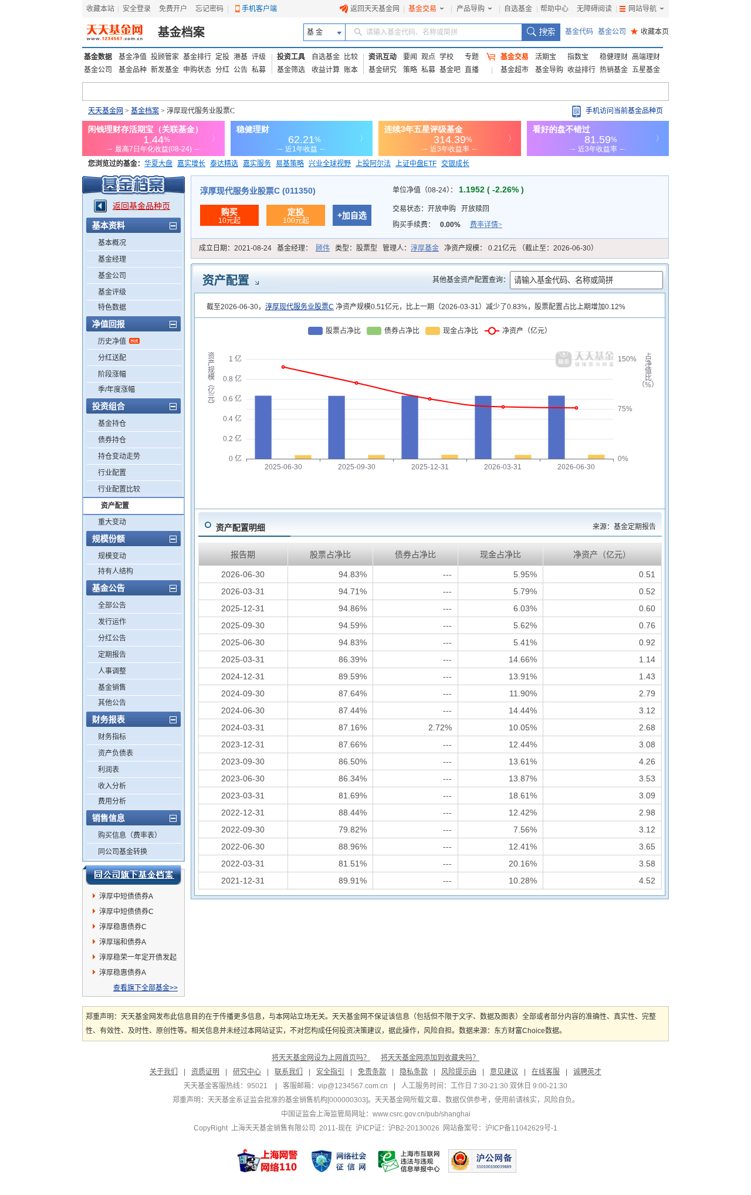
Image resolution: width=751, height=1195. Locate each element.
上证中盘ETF (416, 164)
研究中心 (247, 1072)
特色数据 (112, 307)
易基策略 (290, 164)
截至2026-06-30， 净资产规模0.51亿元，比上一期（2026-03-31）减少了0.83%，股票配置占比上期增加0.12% (416, 307)
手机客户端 (259, 9)
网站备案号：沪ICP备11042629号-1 (500, 1128)
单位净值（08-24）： (458, 190)
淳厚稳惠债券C (123, 927)
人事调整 (112, 671)
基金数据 (98, 57)
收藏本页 (650, 32)
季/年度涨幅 (116, 389)
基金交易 (422, 9)
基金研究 (382, 70)
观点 (428, 57)
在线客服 (546, 1072)
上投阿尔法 (373, 164)
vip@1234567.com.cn (353, 1086)
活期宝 (545, 57)
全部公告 (112, 605)
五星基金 (646, 70)
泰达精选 (224, 164)
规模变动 (112, 556)
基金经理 (112, 259)
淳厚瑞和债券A (122, 942)
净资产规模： (521, 248)
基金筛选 (291, 70)
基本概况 (112, 243)
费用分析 (112, 801)
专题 (472, 57)
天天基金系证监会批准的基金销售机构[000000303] (288, 1100)
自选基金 (518, 9)
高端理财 (646, 57)
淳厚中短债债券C (126, 912)
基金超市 (514, 70)
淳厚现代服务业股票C (299, 307)
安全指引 (330, 1072)
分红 (222, 70)
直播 (472, 70)
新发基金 (165, 70)
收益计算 (326, 70)
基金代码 (579, 32)
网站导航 (642, 9)
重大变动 (112, 522)
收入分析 (112, 786)
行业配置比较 (119, 489)
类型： (356, 248)
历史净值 (112, 341)
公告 (241, 70)
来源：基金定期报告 (624, 527)
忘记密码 (209, 9)
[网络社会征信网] (338, 1161)
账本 (351, 70)
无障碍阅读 (594, 9)
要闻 (410, 57)
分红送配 (112, 358)
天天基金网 (105, 111)
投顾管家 (165, 57)
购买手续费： (447, 225)
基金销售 (112, 687)
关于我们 (164, 1072)
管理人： (411, 248)
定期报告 (112, 655)
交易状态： (441, 209)
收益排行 (581, 70)
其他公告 (112, 703)
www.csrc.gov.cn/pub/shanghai (422, 1114)
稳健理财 (614, 57)
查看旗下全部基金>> (145, 988)
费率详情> (486, 225)
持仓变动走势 (119, 456)
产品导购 (470, 9)
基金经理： (303, 248)
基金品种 (133, 70)
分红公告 (112, 638)
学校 (446, 57)
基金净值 (133, 57)
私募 (259, 70)
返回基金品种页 (141, 206)
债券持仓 (112, 440)
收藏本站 (100, 9)
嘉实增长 (191, 164)
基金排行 (197, 57)
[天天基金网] (116, 32)
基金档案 (181, 32)
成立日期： (235, 248)
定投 (222, 57)
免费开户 (173, 9)
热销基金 (614, 70)
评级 (259, 57)
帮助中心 (554, 9)
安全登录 (137, 9)
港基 (241, 57)
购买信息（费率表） (129, 835)
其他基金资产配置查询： (471, 280)
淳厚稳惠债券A (122, 973)
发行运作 (112, 622)
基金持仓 (112, 423)
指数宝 (577, 57)
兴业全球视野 (330, 164)
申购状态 (197, 70)
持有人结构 (115, 571)
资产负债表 (115, 753)
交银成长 (455, 164)
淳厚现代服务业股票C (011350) (258, 190)
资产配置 (115, 506)
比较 (351, 57)
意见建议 (504, 1072)
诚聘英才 (587, 1072)
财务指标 (112, 737)
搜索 (541, 32)
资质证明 (205, 1072)
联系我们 (289, 1072)
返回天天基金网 (375, 9)
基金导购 (549, 70)
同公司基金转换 (122, 852)
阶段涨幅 (112, 374)
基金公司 (612, 32)
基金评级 (112, 292)
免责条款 (372, 1072)
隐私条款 (414, 1072)
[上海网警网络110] (267, 1161)
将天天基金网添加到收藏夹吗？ (430, 1058)
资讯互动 (382, 57)
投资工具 (291, 57)
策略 (410, 70)
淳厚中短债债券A (126, 896)
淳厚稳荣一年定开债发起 (138, 957)
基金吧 (450, 70)
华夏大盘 (158, 164)
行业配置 (112, 473)
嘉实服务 (257, 164)
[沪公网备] (482, 1161)
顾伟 (323, 248)
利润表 (108, 770)
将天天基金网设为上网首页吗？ (321, 1058)
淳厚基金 (425, 248)
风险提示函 (458, 1072)
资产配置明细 (240, 527)
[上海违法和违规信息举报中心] (409, 1161)
